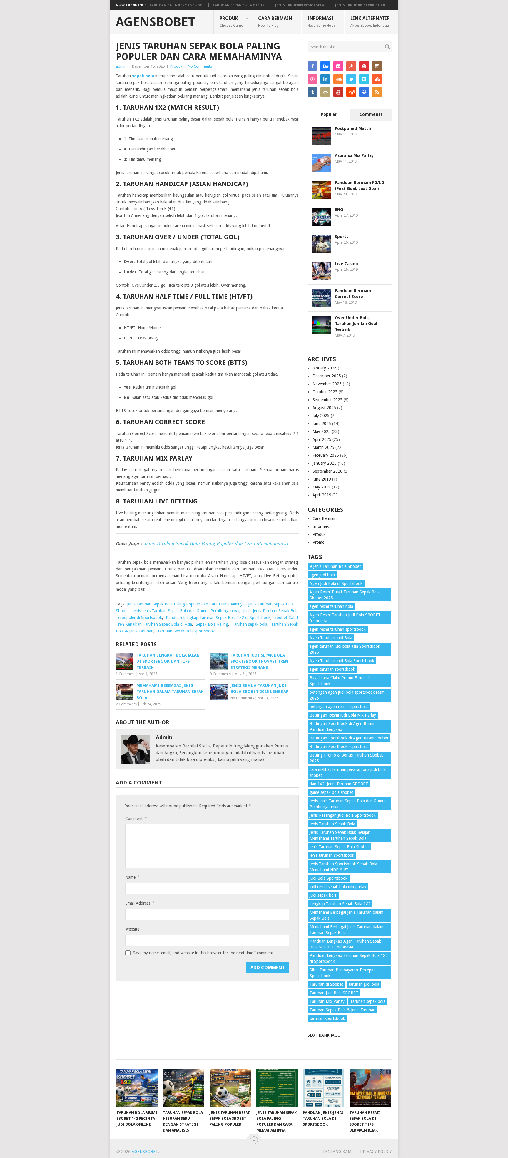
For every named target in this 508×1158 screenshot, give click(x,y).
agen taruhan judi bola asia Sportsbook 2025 (345, 649)
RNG (339, 209)
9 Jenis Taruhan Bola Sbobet (335, 566)
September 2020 (327, 471)
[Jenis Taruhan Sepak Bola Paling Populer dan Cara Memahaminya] (277, 1088)
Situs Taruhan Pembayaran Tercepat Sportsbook (342, 973)
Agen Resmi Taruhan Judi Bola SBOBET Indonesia (345, 618)
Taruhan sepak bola (249, 624)
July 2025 (321, 415)
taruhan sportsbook (327, 1018)
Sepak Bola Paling (212, 624)
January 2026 (325, 368)
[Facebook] (312, 66)
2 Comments (126, 704)
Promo (319, 542)
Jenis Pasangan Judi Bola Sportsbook (343, 815)
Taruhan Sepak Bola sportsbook (186, 631)
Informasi (321, 21)
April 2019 (322, 495)
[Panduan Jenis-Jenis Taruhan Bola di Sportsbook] (323, 1088)
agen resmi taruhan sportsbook (338, 629)
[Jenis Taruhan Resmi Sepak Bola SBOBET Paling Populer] (230, 1088)
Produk (231, 21)
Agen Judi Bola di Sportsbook (336, 583)
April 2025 (322, 439)
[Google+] (351, 66)
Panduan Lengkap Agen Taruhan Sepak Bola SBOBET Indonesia (345, 944)
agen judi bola (322, 575)
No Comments (200, 66)
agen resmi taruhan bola (331, 606)
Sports (341, 236)
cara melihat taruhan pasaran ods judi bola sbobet (348, 772)
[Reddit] (351, 92)
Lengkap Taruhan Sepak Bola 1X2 (340, 903)
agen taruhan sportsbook (332, 669)
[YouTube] (338, 92)
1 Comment (125, 674)
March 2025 (323, 447)
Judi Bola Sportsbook (328, 878)
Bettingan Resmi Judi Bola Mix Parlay (343, 715)
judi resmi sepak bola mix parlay (338, 886)
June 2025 (322, 423)
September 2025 (327, 399)
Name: (132, 877)
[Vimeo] (364, 79)
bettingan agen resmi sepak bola (339, 706)
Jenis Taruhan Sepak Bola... (361, 5)
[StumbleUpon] (377, 79)
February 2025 (326, 455)
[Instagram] (377, 66)
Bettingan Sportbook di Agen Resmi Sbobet (349, 738)
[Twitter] (351, 79)
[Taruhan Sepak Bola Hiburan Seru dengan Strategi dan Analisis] (183, 1088)
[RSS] (377, 92)
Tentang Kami (337, 1151)
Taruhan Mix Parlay (327, 1001)
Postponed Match (353, 128)
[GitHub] (325, 92)
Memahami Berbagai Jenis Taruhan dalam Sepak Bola (346, 915)
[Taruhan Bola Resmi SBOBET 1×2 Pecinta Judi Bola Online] (137, 1088)
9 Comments (220, 674)
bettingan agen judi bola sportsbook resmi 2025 (347, 695)
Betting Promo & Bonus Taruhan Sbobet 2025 (346, 758)
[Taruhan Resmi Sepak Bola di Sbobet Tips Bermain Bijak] (370, 1088)
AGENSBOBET (155, 22)
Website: (133, 929)
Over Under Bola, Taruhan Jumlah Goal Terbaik (356, 323)
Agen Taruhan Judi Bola (331, 637)
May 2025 (322, 431)
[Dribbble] (312, 79)
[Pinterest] (364, 66)
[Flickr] (338, 66)
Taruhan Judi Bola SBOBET (334, 992)
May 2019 (322, 487)
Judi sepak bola (323, 895)
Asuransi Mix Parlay (354, 155)
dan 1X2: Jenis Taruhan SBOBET (339, 784)
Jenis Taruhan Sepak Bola (332, 823)
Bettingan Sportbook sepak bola (339, 746)
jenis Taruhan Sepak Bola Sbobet (339, 846)
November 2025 (327, 383)
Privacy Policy (376, 1151)
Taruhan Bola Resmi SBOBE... (177, 5)
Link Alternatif (369, 21)
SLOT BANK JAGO (324, 1035)
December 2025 (327, 376)
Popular (329, 114)
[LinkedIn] (325, 79)
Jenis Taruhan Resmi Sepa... (301, 5)
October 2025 (325, 391)
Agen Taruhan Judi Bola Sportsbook (342, 660)
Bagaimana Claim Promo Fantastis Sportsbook (340, 680)
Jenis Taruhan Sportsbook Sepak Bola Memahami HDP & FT (343, 866)
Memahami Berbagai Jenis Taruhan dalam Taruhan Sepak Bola (346, 929)
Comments (371, 114)
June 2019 (322, 479)
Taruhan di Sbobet (326, 984)
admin (121, 66)
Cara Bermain (275, 21)
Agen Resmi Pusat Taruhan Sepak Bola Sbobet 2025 (345, 595)
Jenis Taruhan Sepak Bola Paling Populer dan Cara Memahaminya (216, 543)
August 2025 (324, 407)
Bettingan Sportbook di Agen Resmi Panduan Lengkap (342, 726)
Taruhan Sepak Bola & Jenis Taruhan (342, 1010)
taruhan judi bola (364, 984)
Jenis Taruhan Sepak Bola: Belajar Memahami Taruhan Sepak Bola (340, 835)
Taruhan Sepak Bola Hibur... (240, 5)
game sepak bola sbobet (331, 792)
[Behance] (325, 66)
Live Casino (346, 263)
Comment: (135, 818)
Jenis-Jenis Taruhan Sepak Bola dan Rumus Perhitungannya (186, 610)
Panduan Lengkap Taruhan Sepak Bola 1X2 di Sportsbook (218, 617)
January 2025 (325, 463)
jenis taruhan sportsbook (332, 855)
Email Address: (139, 903)
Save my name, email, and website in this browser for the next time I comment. (204, 953)
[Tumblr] (312, 92)
